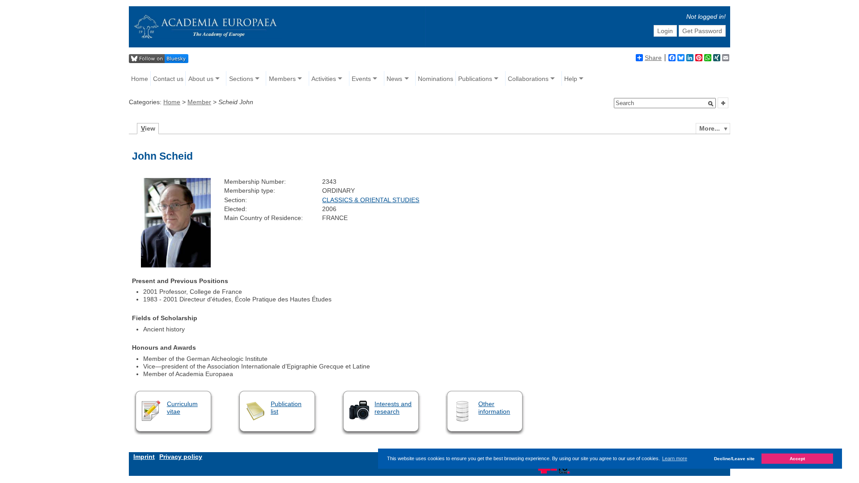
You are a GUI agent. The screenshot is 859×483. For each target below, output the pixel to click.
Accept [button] (797, 458)
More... (709, 128)
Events (361, 78)
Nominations (435, 78)
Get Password (702, 30)
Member (199, 102)
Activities (323, 78)
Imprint (144, 456)
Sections (241, 78)
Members (282, 78)
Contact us (168, 78)
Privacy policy (180, 456)
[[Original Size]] (176, 265)
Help (570, 78)
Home (139, 78)
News (394, 78)
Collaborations (528, 78)
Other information (494, 407)
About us (200, 78)
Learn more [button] (674, 458)
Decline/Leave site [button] (734, 458)
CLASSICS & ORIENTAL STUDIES (370, 199)
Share (653, 57)
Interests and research (393, 407)
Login (665, 30)
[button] (710, 103)
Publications (475, 78)
